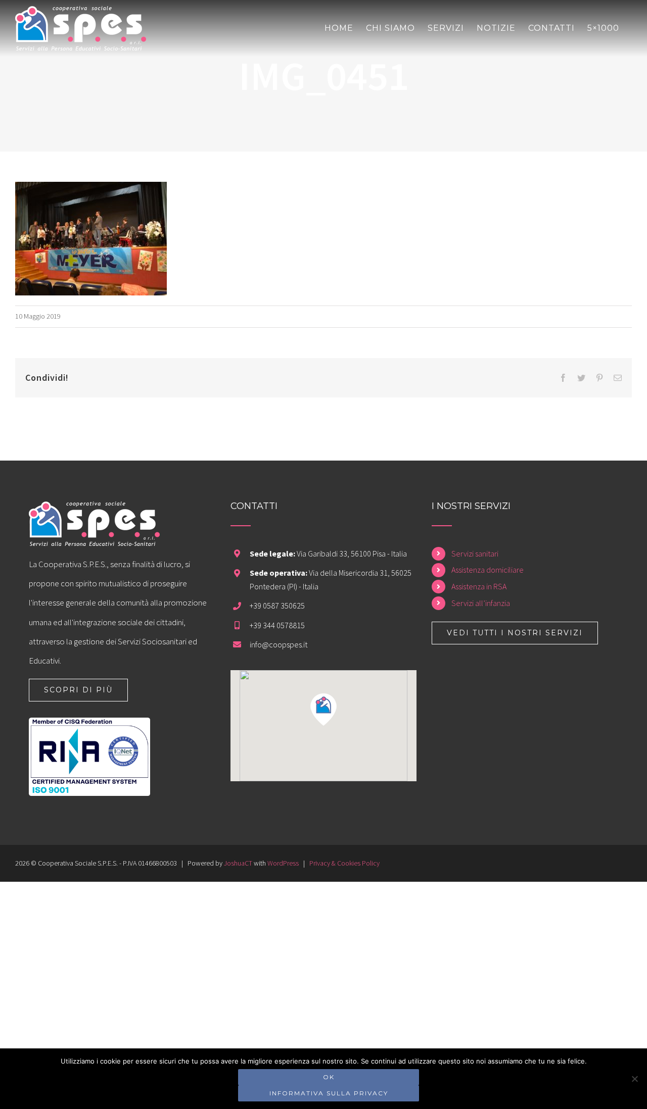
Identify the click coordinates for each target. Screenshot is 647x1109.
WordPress (283, 863)
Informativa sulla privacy (328, 1093)
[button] (323, 709)
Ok (329, 1077)
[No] (634, 1079)
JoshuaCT (238, 863)
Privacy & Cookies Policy (344, 863)
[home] (94, 511)
